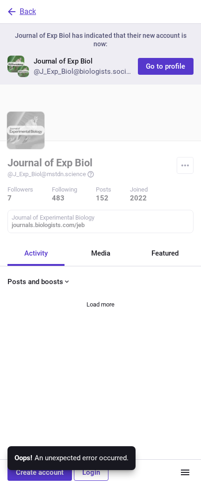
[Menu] (185, 165)
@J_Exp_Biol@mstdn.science (46, 174)
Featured (165, 253)
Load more (100, 304)
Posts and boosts (35, 282)
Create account (40, 472)
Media (100, 253)
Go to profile (165, 66)
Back (28, 11)
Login (91, 472)
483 (58, 198)
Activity (36, 253)
